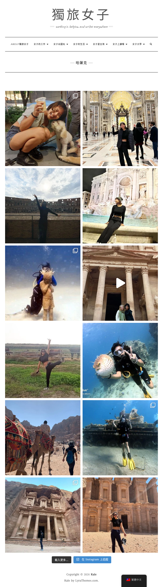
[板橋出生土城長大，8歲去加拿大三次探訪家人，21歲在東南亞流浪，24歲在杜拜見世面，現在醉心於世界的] (42, 437)
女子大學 (137, 44)
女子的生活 (79, 44)
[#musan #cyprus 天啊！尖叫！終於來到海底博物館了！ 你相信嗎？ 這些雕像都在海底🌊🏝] (42, 283)
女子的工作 (40, 44)
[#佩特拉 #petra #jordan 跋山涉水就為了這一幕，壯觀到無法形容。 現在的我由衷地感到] (120, 515)
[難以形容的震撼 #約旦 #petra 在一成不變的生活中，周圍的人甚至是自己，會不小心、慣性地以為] (42, 515)
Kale (94, 575)
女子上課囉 (119, 44)
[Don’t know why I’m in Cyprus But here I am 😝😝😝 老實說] (42, 360)
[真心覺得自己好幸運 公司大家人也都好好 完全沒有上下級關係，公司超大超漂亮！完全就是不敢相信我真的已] (120, 128)
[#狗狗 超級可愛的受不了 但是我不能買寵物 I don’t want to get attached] (42, 128)
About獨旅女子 (20, 44)
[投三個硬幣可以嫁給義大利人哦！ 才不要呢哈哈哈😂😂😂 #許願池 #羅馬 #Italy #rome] (120, 205)
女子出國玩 (59, 44)
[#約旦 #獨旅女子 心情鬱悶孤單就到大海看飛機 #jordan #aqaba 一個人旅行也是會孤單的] (120, 437)
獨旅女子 (81, 14)
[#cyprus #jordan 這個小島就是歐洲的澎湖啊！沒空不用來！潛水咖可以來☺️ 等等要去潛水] (120, 283)
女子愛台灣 (99, 44)
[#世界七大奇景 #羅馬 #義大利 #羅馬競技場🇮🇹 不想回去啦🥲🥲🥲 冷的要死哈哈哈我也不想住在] (42, 205)
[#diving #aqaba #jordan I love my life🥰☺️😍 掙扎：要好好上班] (120, 360)
